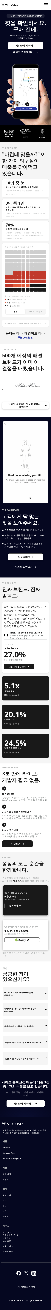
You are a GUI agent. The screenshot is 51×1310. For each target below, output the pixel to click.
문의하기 (6, 1216)
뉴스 (5, 1211)
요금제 (5, 1179)
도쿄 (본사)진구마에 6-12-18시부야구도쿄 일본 (10, 1236)
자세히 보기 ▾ (10, 194)
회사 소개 (7, 1195)
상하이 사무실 (9, 1251)
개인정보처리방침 (26, 1286)
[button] (48, 4)
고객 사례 (7, 1174)
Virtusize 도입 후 (36, 311)
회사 (5, 1200)
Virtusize (6, 1147)
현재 (15, 311)
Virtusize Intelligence (12, 1158)
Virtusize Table (9, 1153)
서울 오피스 (8, 1246)
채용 (5, 1206)
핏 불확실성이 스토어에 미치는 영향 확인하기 (25, 323)
